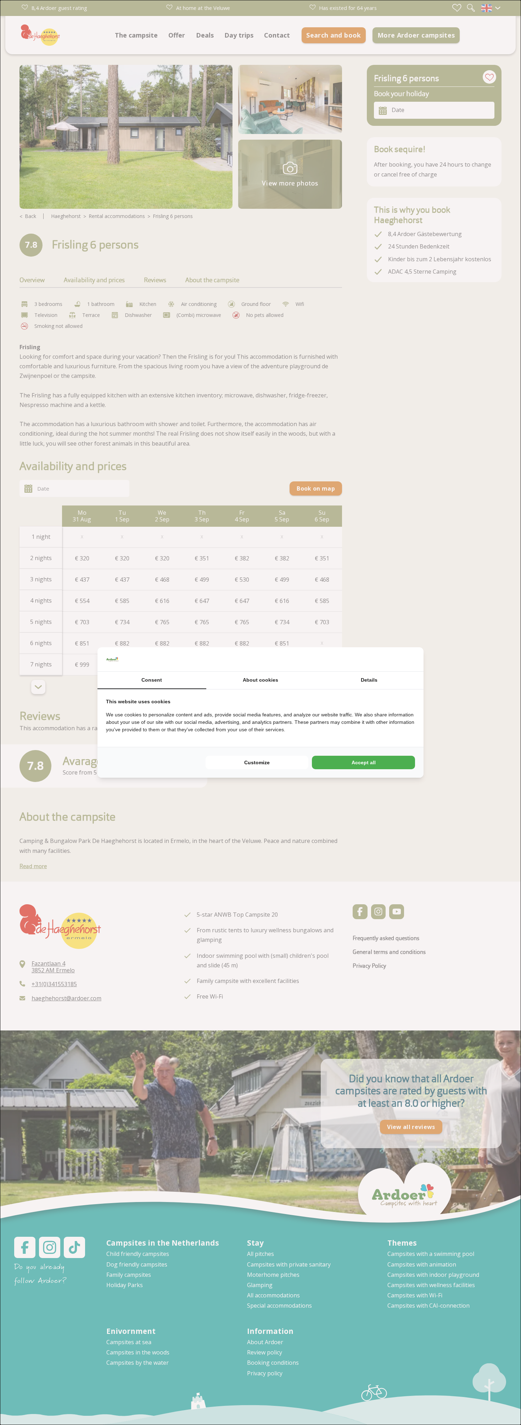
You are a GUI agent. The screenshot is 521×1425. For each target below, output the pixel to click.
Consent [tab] (151, 680)
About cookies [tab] (260, 680)
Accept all (364, 762)
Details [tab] (369, 680)
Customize (257, 762)
